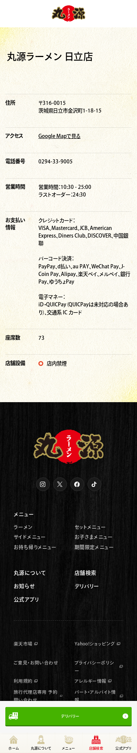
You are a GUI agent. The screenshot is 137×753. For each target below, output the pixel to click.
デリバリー (70, 716)
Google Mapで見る (59, 136)
